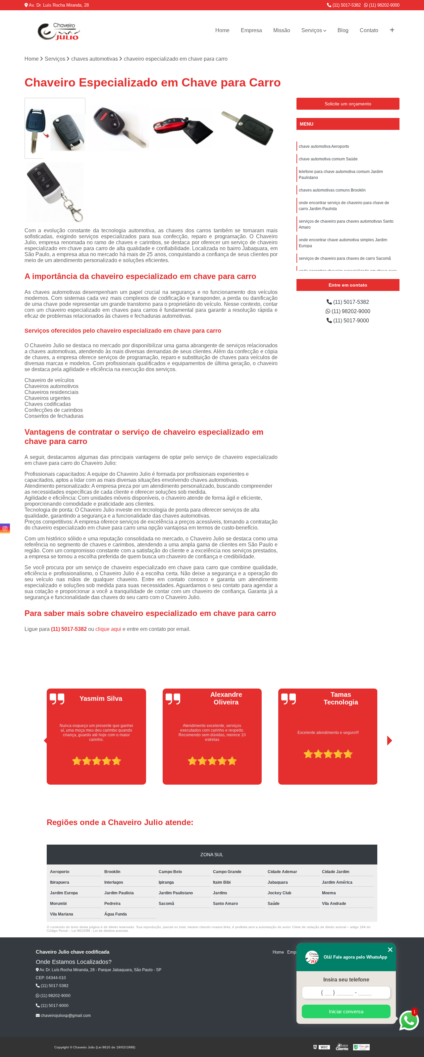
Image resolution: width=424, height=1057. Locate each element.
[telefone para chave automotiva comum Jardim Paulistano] (183, 128)
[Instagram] (5, 528)
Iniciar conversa (346, 1011)
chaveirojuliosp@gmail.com (65, 1015)
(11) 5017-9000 (350, 320)
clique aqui (108, 629)
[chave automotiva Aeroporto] (55, 128)
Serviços (311, 30)
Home (222, 30)
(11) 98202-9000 (383, 5)
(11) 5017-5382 (346, 5)
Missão (281, 30)
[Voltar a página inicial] (58, 30)
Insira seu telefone (346, 979)
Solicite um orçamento (348, 103)
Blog (343, 30)
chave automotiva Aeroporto (324, 146)
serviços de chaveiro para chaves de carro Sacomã (345, 258)
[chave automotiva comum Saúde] (119, 128)
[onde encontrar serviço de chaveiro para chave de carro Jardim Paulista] (55, 192)
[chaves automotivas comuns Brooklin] (247, 128)
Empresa (251, 30)
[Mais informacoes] (392, 30)
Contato (369, 30)
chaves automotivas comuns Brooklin (332, 190)
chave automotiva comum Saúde (328, 159)
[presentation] (37, 766)
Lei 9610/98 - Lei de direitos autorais (100, 930)
